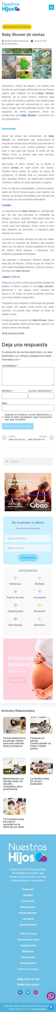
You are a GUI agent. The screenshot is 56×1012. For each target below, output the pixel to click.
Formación (39, 597)
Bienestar (39, 611)
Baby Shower (28, 907)
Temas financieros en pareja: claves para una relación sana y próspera (14, 742)
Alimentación (28, 963)
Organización (15, 611)
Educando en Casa (28, 939)
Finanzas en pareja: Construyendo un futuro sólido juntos (40, 743)
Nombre (7, 391)
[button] (51, 7)
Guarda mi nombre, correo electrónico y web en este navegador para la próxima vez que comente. (28, 417)
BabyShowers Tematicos (16, 26)
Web (4, 403)
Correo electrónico (40, 391)
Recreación (15, 625)
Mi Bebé (39, 583)
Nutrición (39, 625)
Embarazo (15, 583)
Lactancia (28, 918)
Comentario (10, 365)
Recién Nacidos (28, 912)
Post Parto (28, 901)
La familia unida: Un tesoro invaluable (39, 781)
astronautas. (40, 1009)
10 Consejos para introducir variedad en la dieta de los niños (13, 823)
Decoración (9, 128)
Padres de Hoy (15, 597)
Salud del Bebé (28, 924)
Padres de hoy (28, 933)
